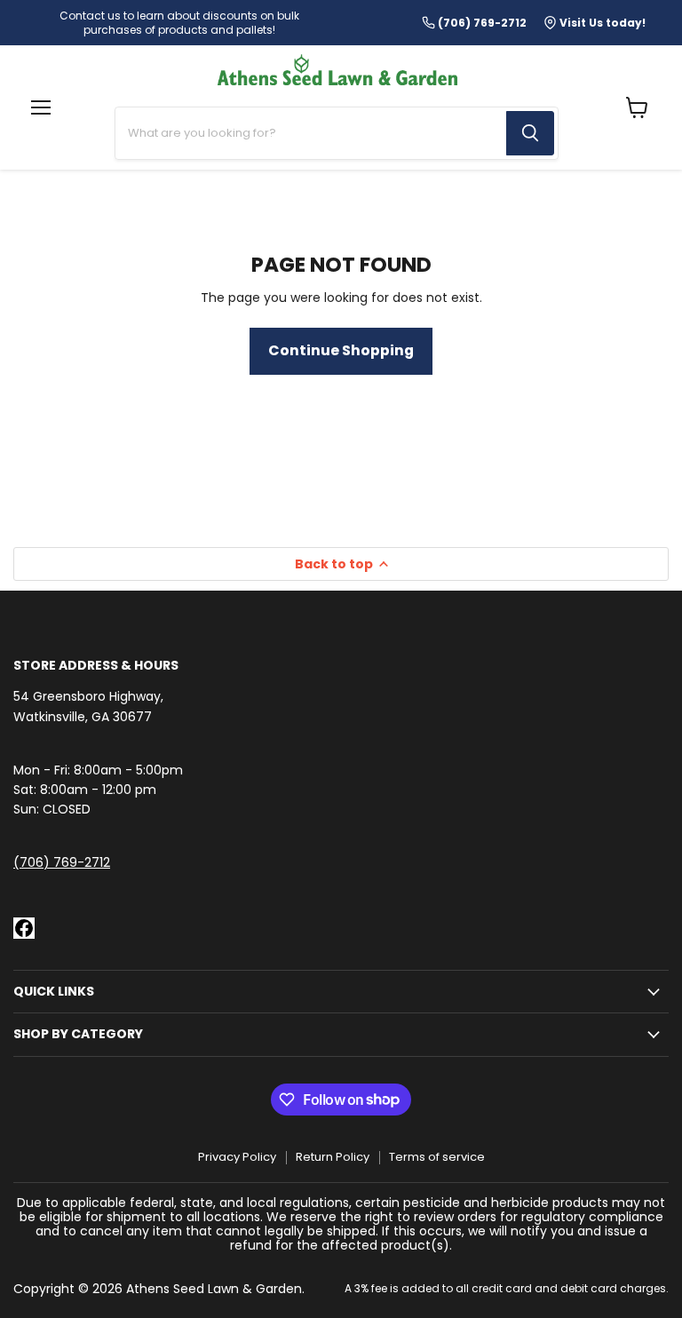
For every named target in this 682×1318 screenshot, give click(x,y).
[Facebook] (24, 928)
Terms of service (437, 1156)
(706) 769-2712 (61, 862)
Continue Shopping (341, 350)
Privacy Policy (237, 1156)
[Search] (530, 133)
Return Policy (332, 1156)
